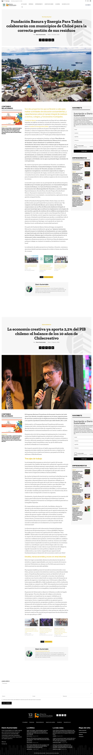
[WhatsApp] (49, 40)
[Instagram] (87, 1)
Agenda (74, 171)
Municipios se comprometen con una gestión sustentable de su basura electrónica (60, 266)
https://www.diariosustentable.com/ (42, 286)
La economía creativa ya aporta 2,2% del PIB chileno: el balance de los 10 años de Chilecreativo (77, 166)
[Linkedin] (52, 40)
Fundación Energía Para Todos (38, 126)
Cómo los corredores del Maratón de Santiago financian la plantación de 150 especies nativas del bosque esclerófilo (62, 746)
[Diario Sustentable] (30, 289)
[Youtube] (90, 1)
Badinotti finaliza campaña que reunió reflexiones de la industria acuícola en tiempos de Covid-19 (23, 305)
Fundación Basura (30, 120)
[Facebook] (85, 1)
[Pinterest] (46, 40)
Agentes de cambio (57, 742)
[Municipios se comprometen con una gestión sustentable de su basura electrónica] (61, 259)
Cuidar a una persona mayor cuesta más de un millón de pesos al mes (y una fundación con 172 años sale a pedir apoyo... (64, 740)
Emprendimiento (76, 162)
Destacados (4, 126)
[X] (89, 1)
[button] (22, 7)
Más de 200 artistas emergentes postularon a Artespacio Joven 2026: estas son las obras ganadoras (38, 740)
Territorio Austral (46, 16)
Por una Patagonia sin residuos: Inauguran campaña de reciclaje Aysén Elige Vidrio (70, 305)
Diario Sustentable (41, 34)
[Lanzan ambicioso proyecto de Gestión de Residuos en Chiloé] (31, 259)
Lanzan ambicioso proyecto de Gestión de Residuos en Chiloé (31, 266)
